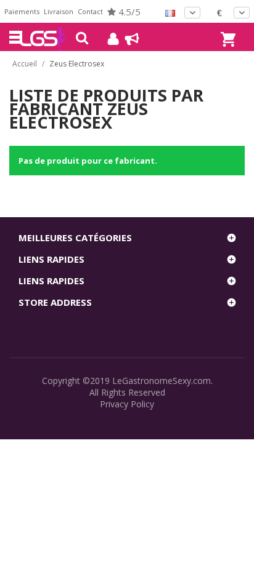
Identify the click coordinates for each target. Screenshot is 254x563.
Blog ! (126, 38)
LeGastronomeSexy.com (161, 380)
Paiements (21, 11)
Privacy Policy (127, 404)
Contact (90, 11)
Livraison (58, 11)
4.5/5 (128, 12)
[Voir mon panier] (226, 28)
